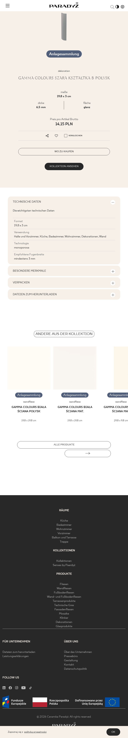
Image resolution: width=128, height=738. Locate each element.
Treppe (64, 542)
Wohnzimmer (64, 529)
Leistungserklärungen (15, 656)
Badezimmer (64, 525)
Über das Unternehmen (78, 652)
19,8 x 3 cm (64, 96)
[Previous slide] (40, 453)
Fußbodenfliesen (64, 592)
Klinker (64, 618)
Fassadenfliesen (64, 609)
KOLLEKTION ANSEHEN (64, 166)
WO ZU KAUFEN (64, 151)
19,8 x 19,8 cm (28, 420)
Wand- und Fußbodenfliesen (64, 597)
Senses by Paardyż (64, 565)
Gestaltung (71, 660)
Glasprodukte (64, 626)
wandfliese (28, 401)
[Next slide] (88, 453)
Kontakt (69, 664)
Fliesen (64, 584)
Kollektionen (64, 561)
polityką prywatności (35, 732)
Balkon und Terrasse (64, 537)
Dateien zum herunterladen (18, 652)
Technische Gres (64, 605)
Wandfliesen (64, 588)
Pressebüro (71, 656)
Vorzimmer (64, 533)
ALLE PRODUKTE (64, 444)
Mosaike (64, 613)
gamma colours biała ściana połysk (29, 409)
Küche (64, 520)
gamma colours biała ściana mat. (75, 409)
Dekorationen (64, 622)
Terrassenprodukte (64, 601)
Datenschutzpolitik (75, 669)
